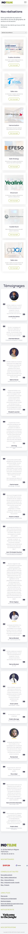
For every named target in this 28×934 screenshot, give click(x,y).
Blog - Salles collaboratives (9, 877)
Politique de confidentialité (9, 898)
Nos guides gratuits (6, 875)
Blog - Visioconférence (7, 880)
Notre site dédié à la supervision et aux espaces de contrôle (12, 904)
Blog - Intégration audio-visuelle (10, 882)
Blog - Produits (5, 885)
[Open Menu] (25, 2)
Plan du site (4, 896)
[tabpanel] (14, 157)
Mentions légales (6, 901)
